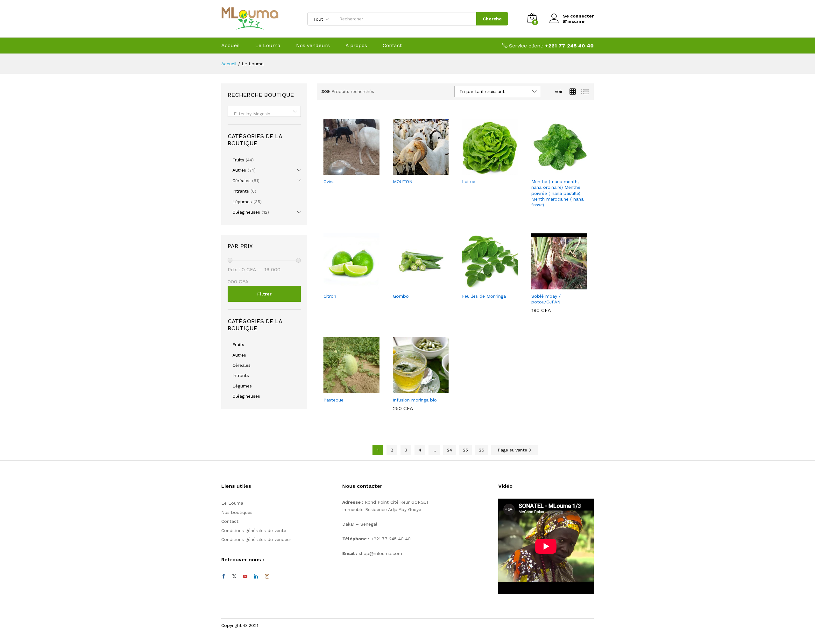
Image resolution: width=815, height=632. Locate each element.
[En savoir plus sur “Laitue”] (482, 171)
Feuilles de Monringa (484, 296)
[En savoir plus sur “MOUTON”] (413, 171)
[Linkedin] (256, 576)
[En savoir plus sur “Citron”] (344, 285)
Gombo (401, 296)
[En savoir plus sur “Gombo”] (413, 285)
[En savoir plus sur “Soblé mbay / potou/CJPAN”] (551, 285)
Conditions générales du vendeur (256, 539)
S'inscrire (574, 21)
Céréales (241, 180)
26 (481, 449)
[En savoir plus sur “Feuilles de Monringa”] (482, 285)
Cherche (492, 18)
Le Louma (267, 45)
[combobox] (264, 111)
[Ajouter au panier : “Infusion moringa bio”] (413, 389)
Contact (392, 45)
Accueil (230, 45)
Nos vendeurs (313, 45)
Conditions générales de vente (253, 530)
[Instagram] (267, 576)
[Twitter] (234, 576)
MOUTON (402, 181)
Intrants (240, 191)
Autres (239, 170)
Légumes (242, 201)
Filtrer (264, 293)
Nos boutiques (236, 512)
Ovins (329, 181)
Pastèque (333, 399)
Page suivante (513, 449)
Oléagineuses (246, 212)
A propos (356, 45)
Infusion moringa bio (415, 399)
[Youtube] (245, 576)
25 (465, 449)
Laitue (468, 181)
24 (449, 449)
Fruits (238, 159)
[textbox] (264, 113)
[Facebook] (223, 576)
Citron (329, 296)
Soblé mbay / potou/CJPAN (546, 299)
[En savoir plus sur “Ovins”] (344, 171)
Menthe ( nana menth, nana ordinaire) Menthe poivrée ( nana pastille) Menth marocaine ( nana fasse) (557, 193)
